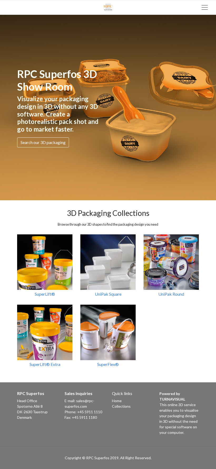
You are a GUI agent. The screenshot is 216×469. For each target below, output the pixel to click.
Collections (121, 406)
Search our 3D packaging (43, 142)
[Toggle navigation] (205, 7)
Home (117, 400)
